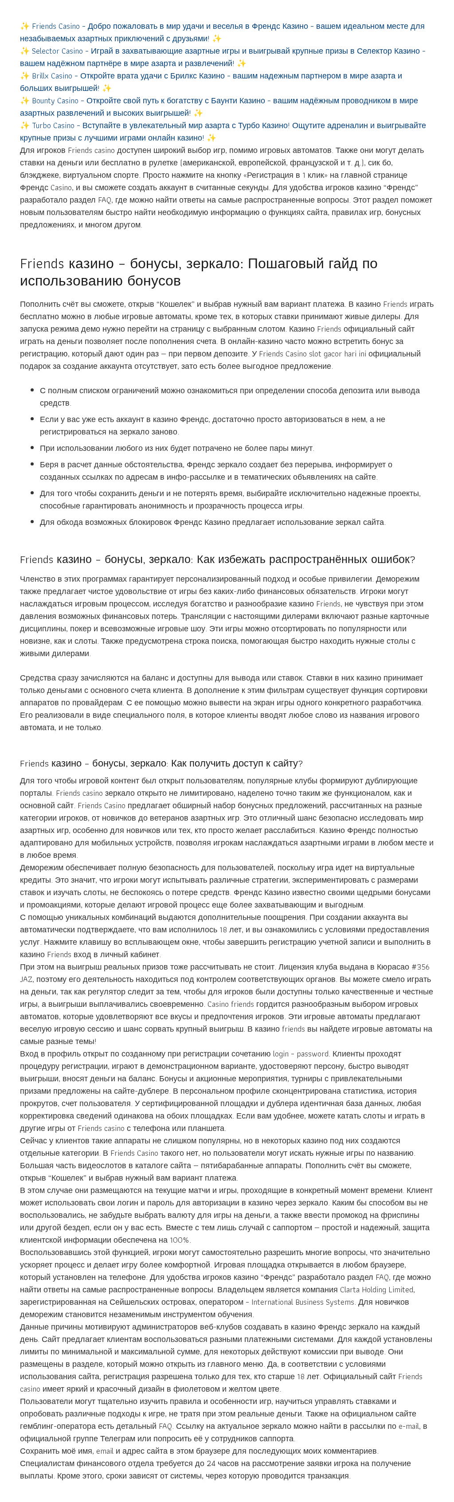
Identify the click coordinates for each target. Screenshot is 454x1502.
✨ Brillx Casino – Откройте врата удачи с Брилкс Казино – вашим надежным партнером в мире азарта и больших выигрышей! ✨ (211, 81)
